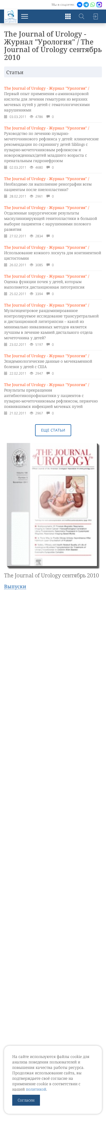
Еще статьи (53, 430)
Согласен (26, 1100)
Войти (95, 16)
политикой (36, 1089)
